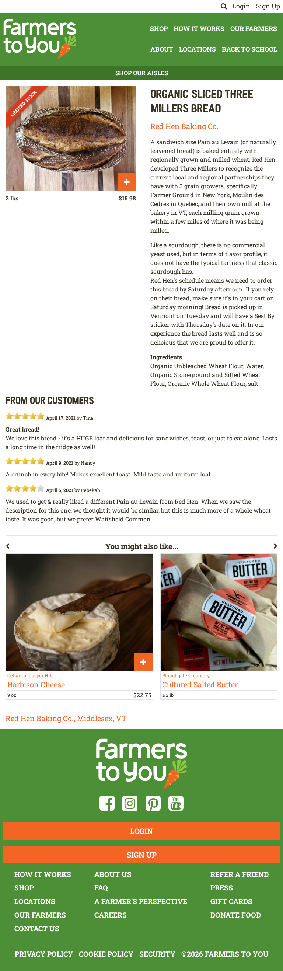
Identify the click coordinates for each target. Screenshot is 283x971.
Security (157, 953)
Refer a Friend (239, 874)
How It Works (199, 28)
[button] (55, 547)
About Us (113, 874)
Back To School (249, 49)
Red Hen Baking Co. (184, 126)
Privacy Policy (44, 953)
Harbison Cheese (36, 684)
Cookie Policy (106, 953)
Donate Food (235, 914)
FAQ (101, 887)
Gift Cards (231, 901)
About (161, 49)
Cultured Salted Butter (200, 684)
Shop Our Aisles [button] (141, 73)
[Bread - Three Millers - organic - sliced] (71, 138)
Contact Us (36, 928)
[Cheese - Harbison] (79, 612)
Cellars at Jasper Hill (30, 675)
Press (221, 887)
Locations (197, 49)
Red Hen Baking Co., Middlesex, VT (66, 718)
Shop (159, 28)
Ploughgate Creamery (186, 675)
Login (241, 6)
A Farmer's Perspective (140, 901)
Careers (110, 914)
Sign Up (268, 6)
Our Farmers (253, 28)
